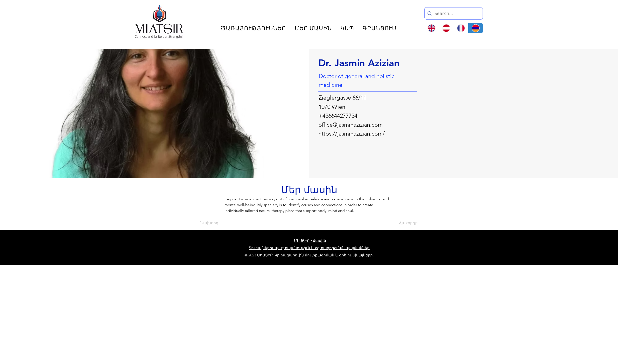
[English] (431, 28)
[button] (537, 11)
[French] (461, 28)
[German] (446, 28)
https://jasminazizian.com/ (351, 133)
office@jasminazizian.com (350, 124)
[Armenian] (475, 28)
